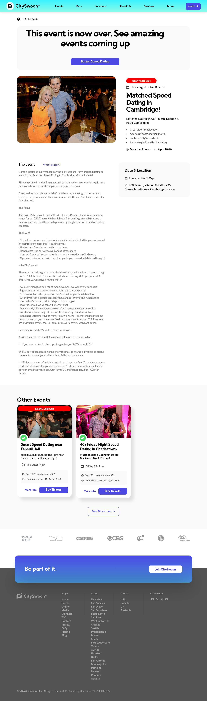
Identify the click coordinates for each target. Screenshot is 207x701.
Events (59, 6)
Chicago (95, 624)
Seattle (95, 628)
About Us (125, 6)
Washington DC (100, 621)
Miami (94, 639)
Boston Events (31, 19)
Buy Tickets (53, 490)
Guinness (67, 613)
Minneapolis (98, 664)
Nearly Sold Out (141, 80)
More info (31, 490)
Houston (96, 653)
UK (122, 606)
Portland (96, 667)
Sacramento (98, 613)
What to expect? (51, 164)
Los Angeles (98, 603)
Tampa (95, 646)
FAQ (64, 628)
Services (149, 6)
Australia (126, 610)
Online (66, 606)
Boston (95, 635)
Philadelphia (98, 631)
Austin (95, 649)
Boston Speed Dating (95, 61)
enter (193, 6)
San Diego (97, 606)
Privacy (66, 624)
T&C (64, 617)
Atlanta (95, 678)
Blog (64, 635)
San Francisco (99, 610)
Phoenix (96, 674)
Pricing (66, 631)
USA (123, 599)
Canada (125, 603)
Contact (66, 621)
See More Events (103, 511)
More (170, 6)
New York (96, 599)
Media (65, 610)
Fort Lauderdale (100, 642)
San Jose (96, 617)
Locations (100, 6)
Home (65, 599)
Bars (79, 6)
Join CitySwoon (165, 569)
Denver (95, 671)
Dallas (94, 657)
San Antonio (98, 660)
